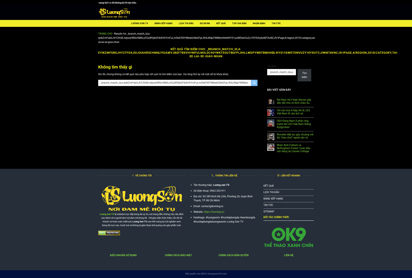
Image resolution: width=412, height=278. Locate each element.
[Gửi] (254, 83)
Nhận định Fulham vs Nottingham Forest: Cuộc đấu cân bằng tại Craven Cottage (293, 148)
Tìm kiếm (272, 66)
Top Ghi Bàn (239, 23)
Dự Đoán (205, 23)
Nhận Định (259, 23)
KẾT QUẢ (221, 23)
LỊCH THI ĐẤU (186, 23)
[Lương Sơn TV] (114, 13)
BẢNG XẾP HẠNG (163, 23)
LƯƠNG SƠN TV (139, 23)
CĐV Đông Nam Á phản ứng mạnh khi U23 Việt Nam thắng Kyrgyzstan (294, 123)
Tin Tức (276, 23)
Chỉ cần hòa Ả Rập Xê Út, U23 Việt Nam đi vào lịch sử (293, 112)
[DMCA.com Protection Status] (109, 232)
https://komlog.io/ (214, 211)
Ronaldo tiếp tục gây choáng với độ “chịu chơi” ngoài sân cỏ (295, 136)
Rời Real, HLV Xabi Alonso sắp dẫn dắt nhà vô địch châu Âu (294, 101)
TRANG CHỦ (105, 33)
